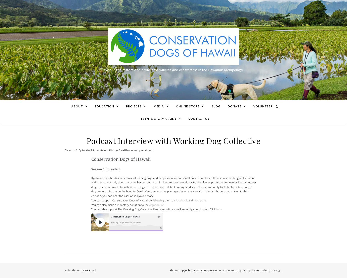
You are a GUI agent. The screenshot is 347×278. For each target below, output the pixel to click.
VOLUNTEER (262, 106)
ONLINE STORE (187, 106)
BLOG (215, 106)
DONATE (234, 106)
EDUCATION (104, 106)
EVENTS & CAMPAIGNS (158, 118)
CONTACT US (198, 118)
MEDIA (159, 106)
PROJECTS (134, 106)
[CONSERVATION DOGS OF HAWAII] (173, 46)
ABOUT (77, 106)
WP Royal (90, 270)
